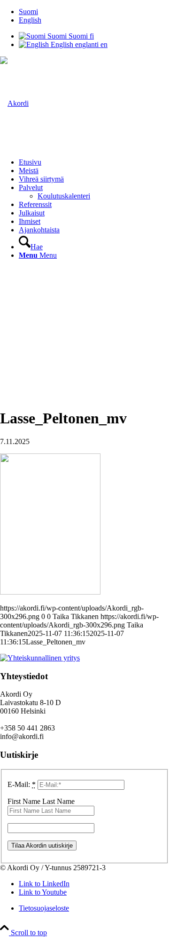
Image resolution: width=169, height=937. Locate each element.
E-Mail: (22, 784)
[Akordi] (14, 103)
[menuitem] (94, 12)
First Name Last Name (41, 801)
